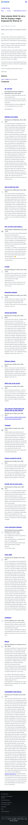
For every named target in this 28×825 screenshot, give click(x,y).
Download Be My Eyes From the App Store (6, 803)
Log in (2, 79)
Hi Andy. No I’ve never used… (14, 484)
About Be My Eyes (5, 800)
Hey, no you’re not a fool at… (14, 226)
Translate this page (5, 8)
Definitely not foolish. (11, 117)
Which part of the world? (12, 383)
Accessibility (14, 818)
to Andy (7, 266)
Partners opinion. (10, 361)
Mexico (7, 641)
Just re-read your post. (12, 187)
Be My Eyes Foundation (6, 796)
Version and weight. (11, 312)
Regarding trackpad (11, 292)
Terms (19, 818)
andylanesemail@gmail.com (10, 773)
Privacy (22, 818)
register (7, 79)
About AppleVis (4, 794)
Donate (3, 797)
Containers (8, 617)
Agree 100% (8, 554)
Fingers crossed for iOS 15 (13, 458)
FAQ (2, 809)
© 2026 (9, 818)
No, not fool (8, 88)
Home (2, 10)
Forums (8, 10)
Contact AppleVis (5, 811)
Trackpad (7, 425)
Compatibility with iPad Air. (13, 691)
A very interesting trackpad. (13, 527)
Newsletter (3, 806)
